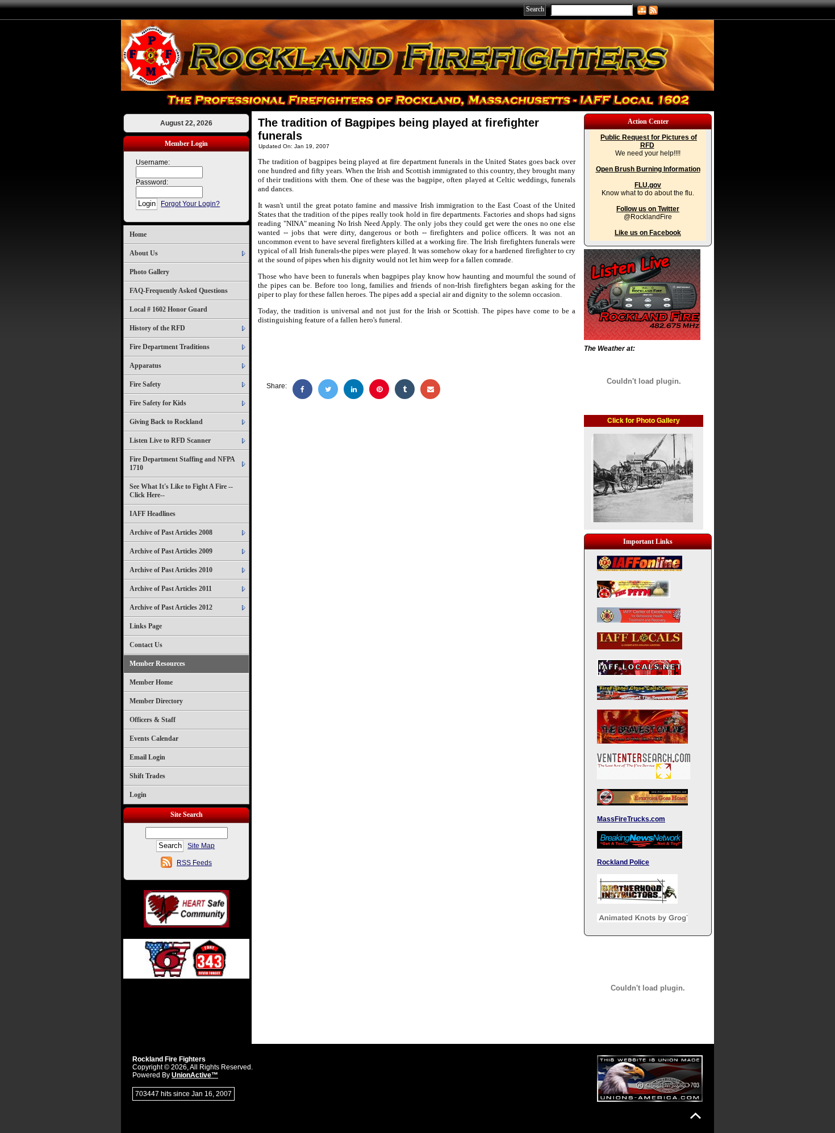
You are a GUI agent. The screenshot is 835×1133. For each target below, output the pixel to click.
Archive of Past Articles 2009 (171, 551)
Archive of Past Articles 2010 (171, 570)
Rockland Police (623, 862)
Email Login (147, 757)
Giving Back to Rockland (166, 422)
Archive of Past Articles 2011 (171, 589)
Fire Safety (145, 384)
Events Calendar (154, 738)
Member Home (151, 682)
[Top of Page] (695, 1115)
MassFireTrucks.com (631, 819)
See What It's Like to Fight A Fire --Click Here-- (181, 490)
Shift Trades (147, 776)
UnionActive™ (195, 1075)
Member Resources (157, 664)
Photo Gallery (149, 272)
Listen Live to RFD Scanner (170, 440)
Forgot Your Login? (190, 204)
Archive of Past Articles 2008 (171, 532)
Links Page (146, 626)
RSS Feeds (194, 863)
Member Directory (156, 701)
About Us (144, 253)
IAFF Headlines (153, 514)
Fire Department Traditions (170, 347)
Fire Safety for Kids (158, 403)
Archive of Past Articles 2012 (171, 607)
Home (138, 234)
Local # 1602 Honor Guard (168, 309)
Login (138, 795)
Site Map (201, 846)
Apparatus (145, 366)
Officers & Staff (153, 720)
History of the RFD (157, 328)
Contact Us (146, 645)
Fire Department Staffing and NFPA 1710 (182, 463)
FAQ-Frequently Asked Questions (179, 291)
